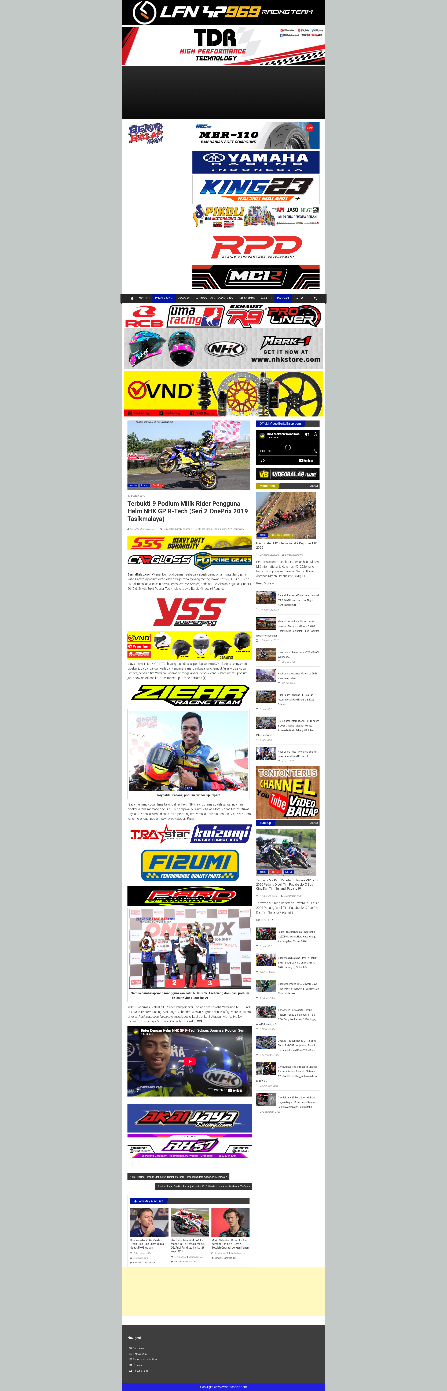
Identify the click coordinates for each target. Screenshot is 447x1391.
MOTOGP (144, 298)
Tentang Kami (140, 1370)
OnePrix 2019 (212, 529)
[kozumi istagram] (189, 834)
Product (144, 485)
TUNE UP (266, 298)
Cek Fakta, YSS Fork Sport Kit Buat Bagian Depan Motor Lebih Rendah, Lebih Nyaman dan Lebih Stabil (297, 1102)
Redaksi (137, 1365)
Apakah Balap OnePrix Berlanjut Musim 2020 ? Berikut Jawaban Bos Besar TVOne (203, 1186)
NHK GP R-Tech (198, 529)
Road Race (158, 485)
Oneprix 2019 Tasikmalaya (232, 529)
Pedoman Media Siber (145, 1359)
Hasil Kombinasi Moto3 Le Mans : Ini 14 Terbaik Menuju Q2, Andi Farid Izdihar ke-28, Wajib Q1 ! (188, 1246)
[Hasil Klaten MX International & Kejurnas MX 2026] (286, 515)
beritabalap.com (182, 529)
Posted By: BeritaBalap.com (142, 529)
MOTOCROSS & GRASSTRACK (214, 298)
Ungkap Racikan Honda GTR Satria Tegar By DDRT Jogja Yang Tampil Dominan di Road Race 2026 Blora (297, 1045)
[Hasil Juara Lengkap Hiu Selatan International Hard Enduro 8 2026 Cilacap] (266, 696)
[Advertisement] (223, 92)
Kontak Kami (140, 1354)
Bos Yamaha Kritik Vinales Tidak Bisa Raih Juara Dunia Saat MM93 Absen (147, 1244)
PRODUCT (283, 298)
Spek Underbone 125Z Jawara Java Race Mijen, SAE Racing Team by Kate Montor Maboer (299, 989)
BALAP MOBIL (247, 298)
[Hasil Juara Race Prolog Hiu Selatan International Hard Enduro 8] (266, 753)
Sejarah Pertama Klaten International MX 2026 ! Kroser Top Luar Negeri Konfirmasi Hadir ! (298, 600)
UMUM (298, 298)
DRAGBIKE (184, 298)
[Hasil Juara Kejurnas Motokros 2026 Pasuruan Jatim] (266, 675)
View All (314, 485)
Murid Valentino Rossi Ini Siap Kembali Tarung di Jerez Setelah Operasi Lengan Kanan (230, 1244)
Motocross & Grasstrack (282, 535)
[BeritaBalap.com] (131, 298)
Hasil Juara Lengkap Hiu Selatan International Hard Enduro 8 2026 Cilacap (296, 699)
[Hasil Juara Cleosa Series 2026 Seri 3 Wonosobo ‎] (266, 654)
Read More (264, 583)
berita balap (168, 529)
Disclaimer (139, 1348)
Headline (133, 485)
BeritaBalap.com (140, 1258)
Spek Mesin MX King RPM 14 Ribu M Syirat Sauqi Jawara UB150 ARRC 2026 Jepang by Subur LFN (297, 963)
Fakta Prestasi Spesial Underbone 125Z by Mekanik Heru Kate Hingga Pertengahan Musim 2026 (297, 936)
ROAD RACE (162, 298)
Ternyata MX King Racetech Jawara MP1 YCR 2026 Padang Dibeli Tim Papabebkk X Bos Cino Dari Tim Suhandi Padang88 (287, 884)
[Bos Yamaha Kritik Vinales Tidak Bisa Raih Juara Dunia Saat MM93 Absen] (149, 1222)
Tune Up (288, 872)
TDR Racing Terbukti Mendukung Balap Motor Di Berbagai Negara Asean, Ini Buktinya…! (179, 1177)
